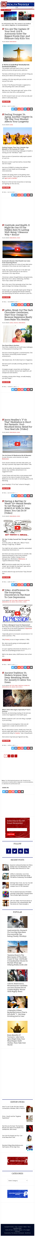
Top (16, 1227)
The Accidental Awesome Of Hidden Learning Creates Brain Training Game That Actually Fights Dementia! (21, 893)
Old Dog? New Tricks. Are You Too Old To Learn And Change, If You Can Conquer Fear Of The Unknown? (21, 884)
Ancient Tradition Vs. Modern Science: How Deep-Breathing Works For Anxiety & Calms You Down (17, 677)
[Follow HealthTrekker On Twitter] (14, 851)
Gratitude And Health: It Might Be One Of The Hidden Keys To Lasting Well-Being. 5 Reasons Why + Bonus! (17, 230)
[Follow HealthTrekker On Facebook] (8, 851)
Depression (28, 628)
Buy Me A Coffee (5, 10)
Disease (16, 322)
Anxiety (7, 639)
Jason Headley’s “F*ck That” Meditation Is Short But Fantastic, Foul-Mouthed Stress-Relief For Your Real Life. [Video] (18, 424)
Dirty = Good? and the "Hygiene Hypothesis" (11, 1117)
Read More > (6, 101)
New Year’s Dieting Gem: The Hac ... (9, 18)
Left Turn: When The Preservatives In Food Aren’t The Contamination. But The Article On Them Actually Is (21, 902)
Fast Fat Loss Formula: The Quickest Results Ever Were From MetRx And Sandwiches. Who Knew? (12, 1127)
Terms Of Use (9, 1230)
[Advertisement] (15, 210)
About (20, 1230)
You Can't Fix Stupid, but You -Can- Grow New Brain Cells (12, 1136)
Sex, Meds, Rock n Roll (16, 602)
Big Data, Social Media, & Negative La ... (24, 17)
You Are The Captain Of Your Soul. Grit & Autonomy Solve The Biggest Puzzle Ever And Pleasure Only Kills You (17, 34)
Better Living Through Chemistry (20, 600)
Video (18, 238)
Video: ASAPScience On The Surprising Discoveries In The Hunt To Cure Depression (17, 594)
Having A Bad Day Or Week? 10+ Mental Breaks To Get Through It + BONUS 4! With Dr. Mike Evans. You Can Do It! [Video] (17, 507)
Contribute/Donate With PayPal (17, 1193)
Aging (11, 124)
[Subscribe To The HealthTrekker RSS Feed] (26, 851)
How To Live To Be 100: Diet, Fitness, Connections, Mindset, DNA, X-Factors (13, 1107)
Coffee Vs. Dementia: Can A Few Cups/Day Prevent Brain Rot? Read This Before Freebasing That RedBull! (21, 875)
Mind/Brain (13, 41)
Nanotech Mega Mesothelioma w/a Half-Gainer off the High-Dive (12, 1146)
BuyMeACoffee (17, 1228)
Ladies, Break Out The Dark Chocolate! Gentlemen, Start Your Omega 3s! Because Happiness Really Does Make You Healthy (18, 315)
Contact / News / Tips (24, 1227)
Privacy (16, 1230)
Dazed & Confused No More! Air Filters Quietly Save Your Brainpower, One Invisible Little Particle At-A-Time (21, 866)
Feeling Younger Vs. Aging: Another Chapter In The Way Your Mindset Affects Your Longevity (18, 118)
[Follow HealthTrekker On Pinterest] (20, 851)
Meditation (5, 459)
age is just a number (11, 178)
